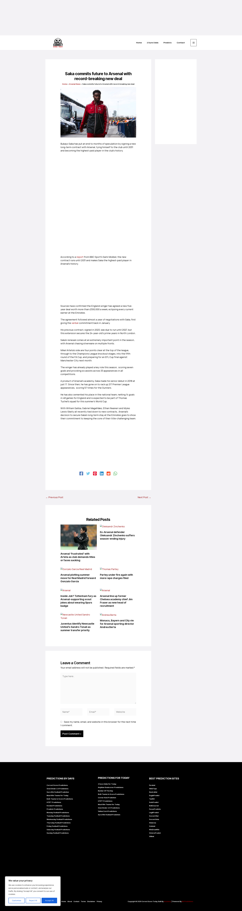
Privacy (99, 901)
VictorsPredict (155, 833)
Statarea (152, 823)
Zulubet (152, 826)
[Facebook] (81, 473)
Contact (76, 901)
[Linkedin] (102, 473)
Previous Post (54, 497)
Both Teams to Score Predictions (60, 799)
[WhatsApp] (115, 473)
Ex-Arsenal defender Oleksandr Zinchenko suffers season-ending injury (117, 535)
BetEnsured (154, 806)
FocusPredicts (155, 809)
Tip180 (152, 799)
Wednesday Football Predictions (59, 819)
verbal (75, 322)
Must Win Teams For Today (57, 795)
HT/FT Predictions (54, 802)
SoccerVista (154, 819)
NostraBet (153, 792)
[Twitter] (88, 473)
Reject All (33, 900)
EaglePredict (154, 795)
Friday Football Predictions (57, 826)
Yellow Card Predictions (107, 811)
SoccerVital (153, 816)
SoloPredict (153, 802)
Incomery (167, 901)
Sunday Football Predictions (58, 833)
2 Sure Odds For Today (107, 784)
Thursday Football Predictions (59, 823)
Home (63, 901)
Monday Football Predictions (58, 812)
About (69, 901)
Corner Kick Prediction (107, 798)
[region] (32, 891)
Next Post (144, 497)
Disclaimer (91, 901)
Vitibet (151, 836)
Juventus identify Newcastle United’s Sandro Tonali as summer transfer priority (77, 627)
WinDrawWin (154, 830)
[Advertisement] (75, 17)
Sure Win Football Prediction (58, 792)
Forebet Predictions (54, 806)
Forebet (152, 785)
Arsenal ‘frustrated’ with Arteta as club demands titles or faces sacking (77, 557)
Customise (16, 900)
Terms (83, 901)
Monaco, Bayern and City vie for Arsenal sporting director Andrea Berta (117, 624)
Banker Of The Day (105, 791)
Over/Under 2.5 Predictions (57, 789)
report (80, 256)
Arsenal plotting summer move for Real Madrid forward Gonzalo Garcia (78, 578)
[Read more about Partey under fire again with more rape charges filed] (109, 568)
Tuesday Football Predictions (58, 816)
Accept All (49, 900)
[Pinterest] (95, 473)
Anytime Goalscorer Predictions (110, 787)
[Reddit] (108, 473)
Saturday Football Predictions (58, 830)
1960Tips (153, 789)
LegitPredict (154, 812)
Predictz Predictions (55, 809)
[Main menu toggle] (193, 42)
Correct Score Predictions (57, 785)
